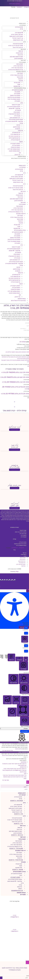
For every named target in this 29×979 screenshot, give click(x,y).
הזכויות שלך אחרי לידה (17, 67)
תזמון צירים (17, 101)
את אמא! (21, 51)
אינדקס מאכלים (16, 132)
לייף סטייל (20, 79)
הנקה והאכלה (19, 53)
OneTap (21, 624)
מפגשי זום (23, 894)
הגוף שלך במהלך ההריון (17, 34)
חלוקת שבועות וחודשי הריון (13, 106)
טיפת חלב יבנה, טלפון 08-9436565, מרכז (16, 382)
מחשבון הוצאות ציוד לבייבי (14, 99)
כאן (28, 366)
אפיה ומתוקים (17, 86)
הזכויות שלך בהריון (18, 66)
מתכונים (21, 80)
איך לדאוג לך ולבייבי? (17, 38)
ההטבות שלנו (17, 112)
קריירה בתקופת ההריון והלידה (15, 69)
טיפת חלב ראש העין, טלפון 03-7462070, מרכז (14, 377)
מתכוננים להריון (19, 27)
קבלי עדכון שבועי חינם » (14, 3)
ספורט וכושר (20, 77)
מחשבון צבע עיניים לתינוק (14, 97)
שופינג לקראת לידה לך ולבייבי (15, 45)
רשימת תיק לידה (16, 145)
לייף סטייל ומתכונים (21, 71)
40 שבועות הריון (19, 32)
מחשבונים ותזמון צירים (17, 90)
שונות (18, 84)
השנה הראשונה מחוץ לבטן (16, 56)
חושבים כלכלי (22, 62)
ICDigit (17, 571)
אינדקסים (20, 130)
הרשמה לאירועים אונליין (14, 114)
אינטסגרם (17, 128)
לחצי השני (23, 60)
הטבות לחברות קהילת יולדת (16, 119)
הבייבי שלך (20, 55)
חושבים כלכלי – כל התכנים (16, 848)
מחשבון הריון (17, 93)
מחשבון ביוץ (17, 92)
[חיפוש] (1, 978)
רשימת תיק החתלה (15, 147)
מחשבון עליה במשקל (15, 95)
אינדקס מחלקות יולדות (14, 138)
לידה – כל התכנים (18, 823)
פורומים (18, 125)
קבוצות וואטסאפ (22, 156)
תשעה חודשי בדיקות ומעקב (16, 36)
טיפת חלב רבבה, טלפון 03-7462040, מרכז (15, 372)
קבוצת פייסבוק (16, 127)
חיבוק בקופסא (22, 23)
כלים (22, 103)
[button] (14, 162)
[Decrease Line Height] (26, 651)
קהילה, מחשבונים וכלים (20, 88)
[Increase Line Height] (26, 645)
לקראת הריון (23, 25)
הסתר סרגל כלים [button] (24, 627)
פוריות (21, 29)
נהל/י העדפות (9, 750)
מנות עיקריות (17, 82)
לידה (24, 42)
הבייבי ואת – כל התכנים (17, 835)
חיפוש (27, 785)
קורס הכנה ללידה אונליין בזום (18, 158)
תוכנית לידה (17, 116)
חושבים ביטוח (19, 64)
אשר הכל (4, 750)
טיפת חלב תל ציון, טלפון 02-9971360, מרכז (15, 394)
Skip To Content (25, 726)
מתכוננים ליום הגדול (18, 43)
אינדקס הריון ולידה (15, 140)
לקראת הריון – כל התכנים (16, 800)
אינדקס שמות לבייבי (15, 134)
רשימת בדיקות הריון (15, 143)
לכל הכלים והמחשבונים (17, 890)
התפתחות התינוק (18, 58)
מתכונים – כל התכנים (17, 869)
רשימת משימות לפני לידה (14, 149)
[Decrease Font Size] (26, 633)
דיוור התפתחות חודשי (15, 117)
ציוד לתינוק (17, 154)
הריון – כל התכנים (18, 814)
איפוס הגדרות (25, 731)
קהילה (21, 123)
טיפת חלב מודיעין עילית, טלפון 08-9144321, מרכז (15, 388)
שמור (7, 780)
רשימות (21, 141)
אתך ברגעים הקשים (18, 40)
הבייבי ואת (23, 49)
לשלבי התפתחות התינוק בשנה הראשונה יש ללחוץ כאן (17, 352)
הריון (25, 30)
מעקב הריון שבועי (16, 104)
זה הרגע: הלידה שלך (18, 47)
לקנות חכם (20, 73)
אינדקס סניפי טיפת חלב (14, 136)
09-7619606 (23, 341)
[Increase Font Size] (26, 627)
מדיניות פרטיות (18, 749)
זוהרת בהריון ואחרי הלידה (16, 75)
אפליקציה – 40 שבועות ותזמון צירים (14, 121)
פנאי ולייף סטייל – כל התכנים (16, 860)
